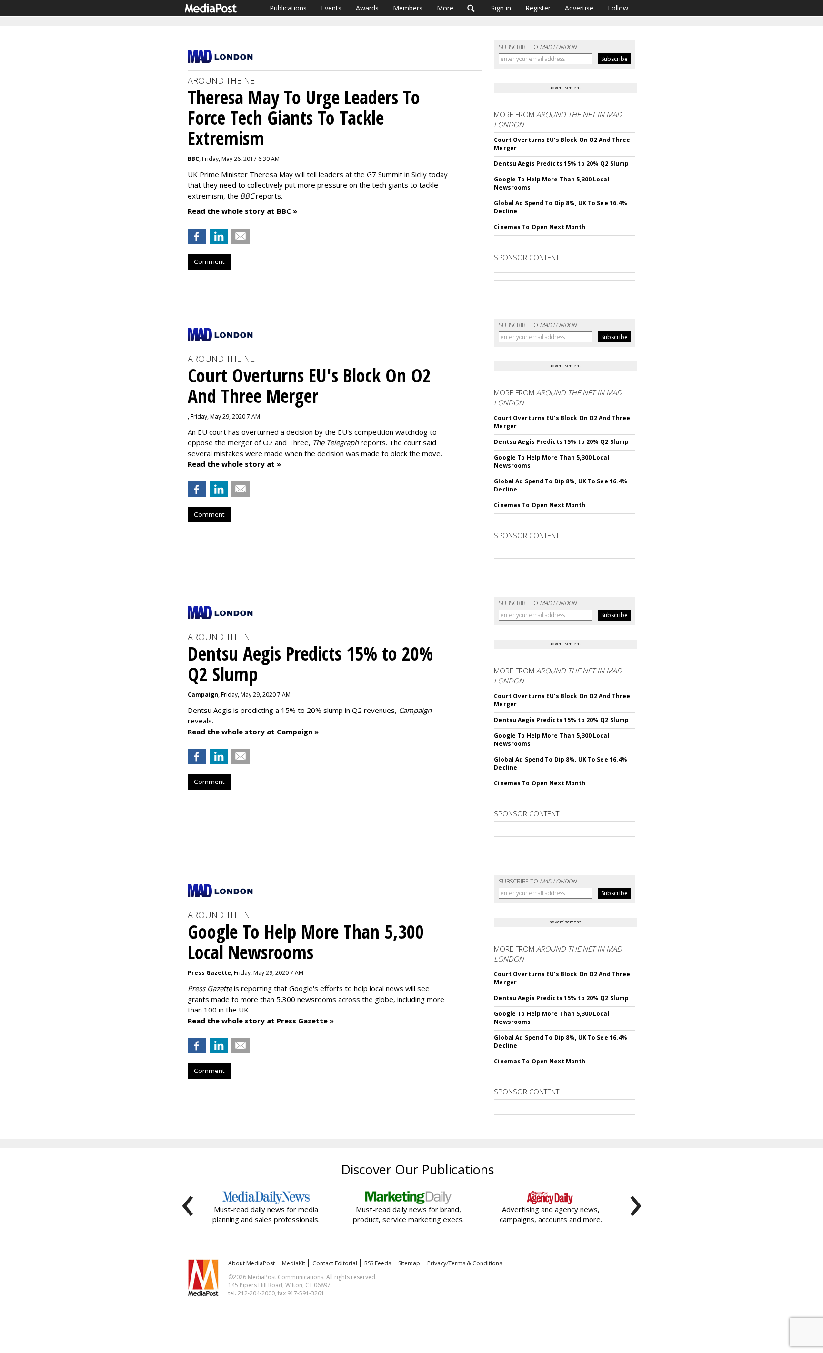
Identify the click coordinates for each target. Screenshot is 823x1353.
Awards (367, 7)
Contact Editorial (334, 1263)
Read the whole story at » (234, 464)
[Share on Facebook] (197, 236)
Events (331, 7)
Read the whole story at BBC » (242, 211)
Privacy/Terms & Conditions (464, 1263)
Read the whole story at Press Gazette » (261, 1020)
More (445, 7)
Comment (209, 261)
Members (407, 7)
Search (471, 8)
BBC (193, 159)
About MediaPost (251, 1263)
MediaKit (293, 1263)
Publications (288, 7)
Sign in (501, 7)
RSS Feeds (377, 1263)
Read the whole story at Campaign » (253, 731)
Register (538, 7)
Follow (618, 7)
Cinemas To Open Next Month (539, 227)
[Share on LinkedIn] (219, 236)
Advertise (579, 7)
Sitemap (409, 1263)
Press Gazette (209, 973)
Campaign (203, 695)
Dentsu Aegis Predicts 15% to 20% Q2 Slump (561, 164)
